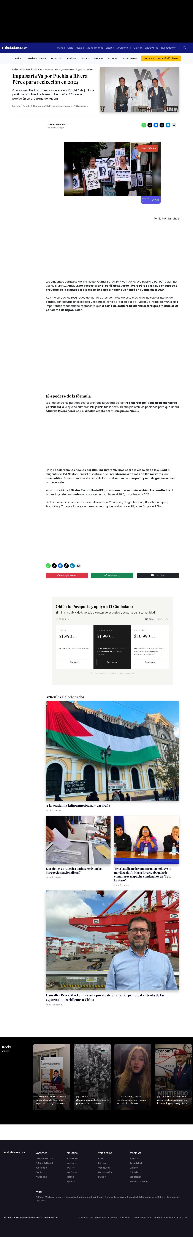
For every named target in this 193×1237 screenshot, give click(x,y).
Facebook (72, 1158)
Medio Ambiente (37, 58)
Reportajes (135, 1176)
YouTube (159, 575)
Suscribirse (112, 662)
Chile (70, 47)
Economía (56, 58)
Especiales (120, 1197)
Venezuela (104, 1167)
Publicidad (41, 1167)
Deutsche (122, 47)
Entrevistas (151, 47)
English (110, 47)
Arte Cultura (130, 58)
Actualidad (136, 1163)
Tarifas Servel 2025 (142, 1217)
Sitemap (158, 1217)
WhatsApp (113, 575)
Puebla (26, 106)
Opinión (137, 47)
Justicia (85, 58)
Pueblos (71, 58)
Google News (68, 575)
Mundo (61, 47)
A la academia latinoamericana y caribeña (78, 805)
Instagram (72, 1163)
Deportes (41, 1200)
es (181, 1217)
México (80, 47)
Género (98, 58)
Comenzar (74, 662)
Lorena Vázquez (56, 124)
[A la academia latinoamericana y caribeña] (112, 751)
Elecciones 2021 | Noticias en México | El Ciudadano (61, 106)
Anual (162, 619)
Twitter (70, 1167)
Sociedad (113, 58)
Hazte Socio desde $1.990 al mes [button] (161, 58)
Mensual (149, 619)
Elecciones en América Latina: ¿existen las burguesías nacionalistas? (74, 870)
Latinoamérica (94, 47)
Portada (134, 1158)
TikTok (70, 1176)
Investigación (168, 47)
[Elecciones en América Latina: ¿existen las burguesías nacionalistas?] (78, 840)
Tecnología (173, 1197)
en (186, 1217)
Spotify (71, 1181)
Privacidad (41, 1176)
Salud (100, 1197)
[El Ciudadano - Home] (14, 48)
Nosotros (83, 1217)
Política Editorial (44, 1163)
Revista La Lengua (139, 1181)
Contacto (41, 1172)
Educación (145, 1197)
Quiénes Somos (44, 1158)
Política (19, 58)
